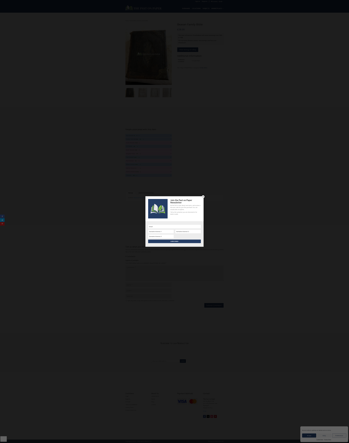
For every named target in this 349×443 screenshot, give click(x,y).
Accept (309, 435)
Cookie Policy (319, 439)
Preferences (339, 435)
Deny (324, 435)
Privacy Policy (327, 439)
